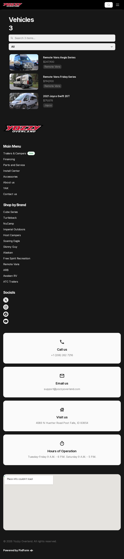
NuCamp (8, 223)
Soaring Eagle (11, 241)
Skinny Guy (10, 246)
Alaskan (8, 252)
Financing (9, 159)
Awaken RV (10, 275)
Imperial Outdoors (14, 229)
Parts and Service (14, 165)
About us (9, 182)
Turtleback (9, 217)
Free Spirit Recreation (16, 258)
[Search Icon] (109, 5)
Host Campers (12, 235)
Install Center (11, 170)
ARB (6, 270)
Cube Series (10, 212)
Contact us (10, 194)
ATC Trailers (10, 281)
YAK (5, 188)
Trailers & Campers (14, 153)
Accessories (10, 176)
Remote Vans (11, 264)
